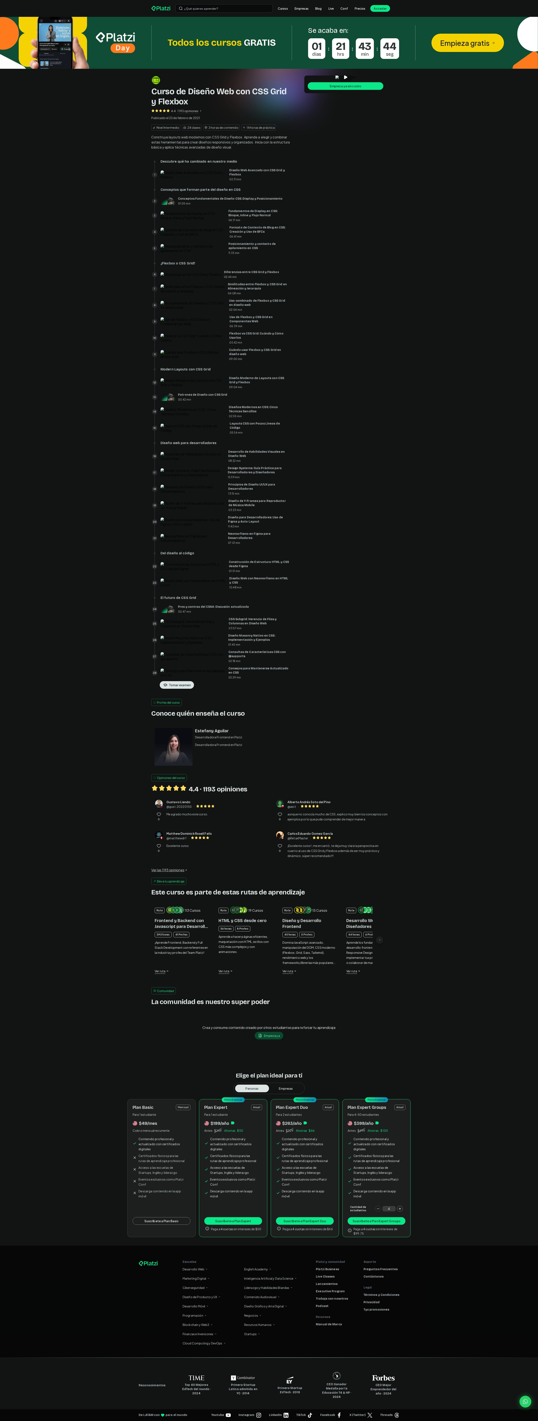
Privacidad (372, 1302)
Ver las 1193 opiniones (167, 870)
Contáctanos (374, 1276)
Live (331, 8)
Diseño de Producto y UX (200, 1297)
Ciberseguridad (193, 1288)
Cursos (283, 8)
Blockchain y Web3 (196, 1325)
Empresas (302, 8)
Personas (251, 1088)
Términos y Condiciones (381, 1295)
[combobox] (224, 8)
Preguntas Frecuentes (381, 1269)
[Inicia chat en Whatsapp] (525, 1402)
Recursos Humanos (258, 1325)
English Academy (256, 1269)
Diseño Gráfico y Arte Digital (264, 1306)
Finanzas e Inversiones (198, 1334)
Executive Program (330, 1291)
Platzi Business (327, 1269)
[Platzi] (160, 8)
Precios (360, 8)
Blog (318, 8)
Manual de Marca (329, 1324)
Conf (344, 8)
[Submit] (180, 8)
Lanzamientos (327, 1284)
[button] (269, 43)
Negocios (251, 1315)
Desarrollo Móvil (194, 1306)
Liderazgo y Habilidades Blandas (266, 1288)
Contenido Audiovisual (260, 1297)
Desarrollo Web (193, 1269)
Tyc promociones (376, 1309)
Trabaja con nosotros (332, 1298)
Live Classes (325, 1276)
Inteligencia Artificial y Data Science (269, 1278)
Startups (250, 1334)
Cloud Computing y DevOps (202, 1343)
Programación (193, 1315)
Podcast (322, 1306)
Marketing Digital (194, 1278)
